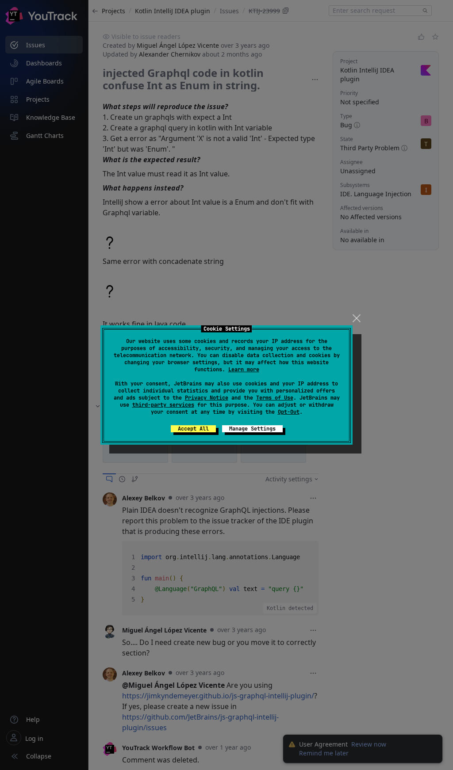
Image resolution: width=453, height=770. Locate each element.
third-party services (163, 404)
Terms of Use (274, 397)
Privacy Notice (206, 397)
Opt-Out (288, 411)
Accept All (193, 428)
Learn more (243, 369)
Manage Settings (252, 428)
